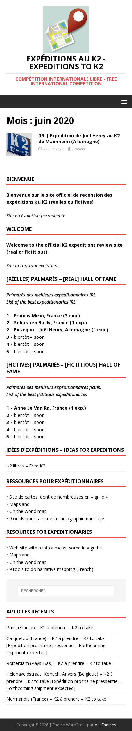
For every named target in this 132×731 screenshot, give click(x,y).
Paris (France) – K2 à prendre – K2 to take (49, 627)
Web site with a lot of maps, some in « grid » (55, 548)
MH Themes (105, 724)
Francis (78, 148)
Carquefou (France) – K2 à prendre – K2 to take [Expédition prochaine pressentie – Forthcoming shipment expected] (55, 645)
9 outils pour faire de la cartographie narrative (56, 519)
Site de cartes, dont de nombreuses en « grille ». (59, 497)
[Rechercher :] (66, 590)
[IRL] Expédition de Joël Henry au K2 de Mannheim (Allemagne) (79, 138)
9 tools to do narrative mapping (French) (51, 569)
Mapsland (19, 504)
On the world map (28, 511)
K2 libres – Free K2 (25, 466)
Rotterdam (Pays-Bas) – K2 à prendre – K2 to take (58, 663)
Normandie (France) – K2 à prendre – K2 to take (56, 699)
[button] (123, 101)
